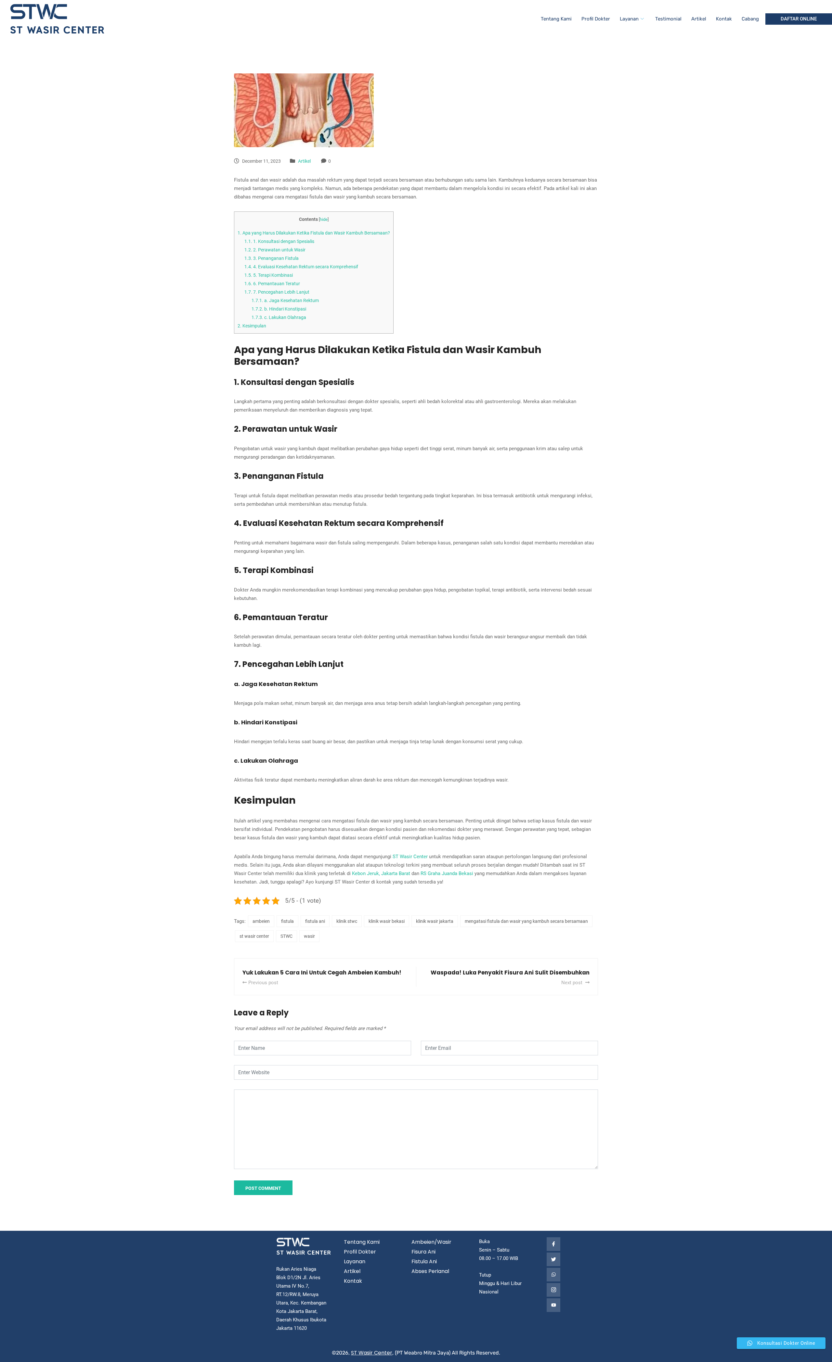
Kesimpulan (252, 325)
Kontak (724, 19)
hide (324, 219)
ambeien (261, 921)
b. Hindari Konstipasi (279, 309)
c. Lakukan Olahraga (279, 317)
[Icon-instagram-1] (553, 1290)
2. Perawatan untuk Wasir (275, 249)
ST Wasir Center (410, 856)
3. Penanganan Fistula (271, 258)
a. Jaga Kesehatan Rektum (285, 300)
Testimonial (668, 19)
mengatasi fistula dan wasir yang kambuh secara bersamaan (526, 921)
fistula (287, 921)
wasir (309, 936)
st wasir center (254, 936)
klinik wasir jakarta (434, 921)
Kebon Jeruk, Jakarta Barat (381, 873)
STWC (286, 936)
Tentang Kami (556, 19)
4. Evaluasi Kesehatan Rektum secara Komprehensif (301, 266)
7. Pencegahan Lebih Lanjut (276, 292)
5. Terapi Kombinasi (268, 275)
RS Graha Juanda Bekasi (447, 873)
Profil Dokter (595, 19)
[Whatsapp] (553, 1274)
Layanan (629, 19)
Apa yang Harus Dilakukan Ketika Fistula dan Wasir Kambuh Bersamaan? (314, 232)
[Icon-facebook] (553, 1244)
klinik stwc (346, 921)
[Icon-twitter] (553, 1259)
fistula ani (315, 921)
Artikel (698, 19)
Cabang (750, 19)
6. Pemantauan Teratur (272, 283)
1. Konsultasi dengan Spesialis (279, 241)
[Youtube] (553, 1305)
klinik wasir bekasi (387, 921)
